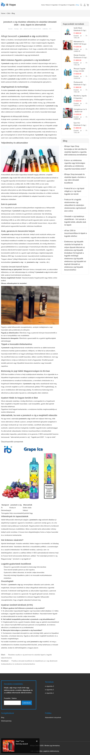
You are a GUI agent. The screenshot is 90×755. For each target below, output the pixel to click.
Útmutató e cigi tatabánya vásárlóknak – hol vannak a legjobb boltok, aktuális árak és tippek (75, 220)
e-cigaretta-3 (49, 686)
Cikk (8, 13)
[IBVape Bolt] (8, 5)
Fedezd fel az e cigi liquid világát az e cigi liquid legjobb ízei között (74, 191)
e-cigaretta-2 (49, 689)
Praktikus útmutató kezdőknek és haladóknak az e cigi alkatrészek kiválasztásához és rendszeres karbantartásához (29, 662)
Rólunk (48, 5)
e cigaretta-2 (63, 5)
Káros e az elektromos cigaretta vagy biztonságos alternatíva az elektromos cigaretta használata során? (75, 164)
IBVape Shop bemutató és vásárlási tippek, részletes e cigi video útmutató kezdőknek (75, 178)
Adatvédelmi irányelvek (53, 717)
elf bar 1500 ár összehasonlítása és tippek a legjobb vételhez (75, 233)
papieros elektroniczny (51, 751)
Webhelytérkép (6, 721)
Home (43, 5)
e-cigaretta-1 (49, 693)
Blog (77, 5)
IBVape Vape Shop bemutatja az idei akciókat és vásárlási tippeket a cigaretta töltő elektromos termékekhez (75, 150)
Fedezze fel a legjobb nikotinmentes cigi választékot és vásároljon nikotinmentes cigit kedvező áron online (75, 205)
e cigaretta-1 (72, 5)
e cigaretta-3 (54, 5)
